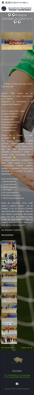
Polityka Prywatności (22, 389)
